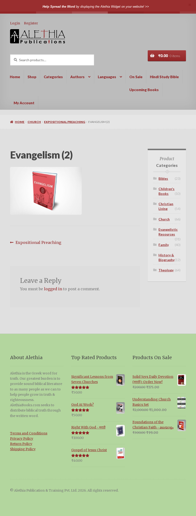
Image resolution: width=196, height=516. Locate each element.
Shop (31, 77)
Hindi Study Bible (164, 77)
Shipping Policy (23, 449)
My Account (24, 103)
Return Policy (21, 444)
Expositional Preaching (64, 122)
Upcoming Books (144, 90)
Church (34, 122)
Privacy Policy (21, 439)
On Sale (135, 77)
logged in (53, 288)
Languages (107, 77)
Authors (77, 77)
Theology (166, 270)
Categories (53, 77)
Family (163, 245)
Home (15, 77)
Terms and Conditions (28, 433)
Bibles (163, 178)
